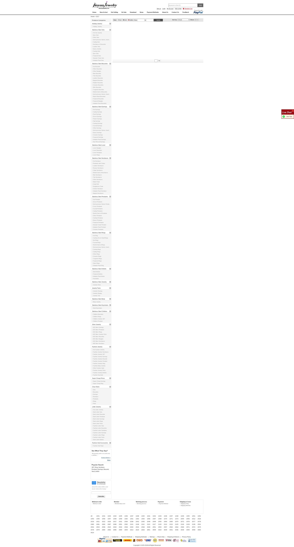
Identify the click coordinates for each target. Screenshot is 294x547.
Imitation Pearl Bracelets (99, 103)
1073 (176, 519)
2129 (188, 524)
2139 (193, 524)
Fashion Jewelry (97, 347)
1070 (165, 519)
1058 (114, 519)
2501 (199, 524)
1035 (120, 516)
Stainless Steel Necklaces (100, 158)
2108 (137, 524)
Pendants (95, 399)
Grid (125, 20)
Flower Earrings (97, 118)
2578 (92, 530)
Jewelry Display (97, 293)
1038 (137, 516)
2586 (114, 530)
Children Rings (97, 316)
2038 (131, 521)
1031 (103, 516)
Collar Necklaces (98, 170)
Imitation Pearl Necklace (99, 191)
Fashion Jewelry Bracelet (100, 359)
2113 (148, 524)
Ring (96, 467)
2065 (171, 521)
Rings (94, 401)
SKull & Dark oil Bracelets (100, 92)
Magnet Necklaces (98, 193)
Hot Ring (95, 235)
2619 (137, 530)
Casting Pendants (98, 218)
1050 (188, 516)
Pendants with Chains (99, 163)
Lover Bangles (97, 148)
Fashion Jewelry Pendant (100, 361)
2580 (103, 530)
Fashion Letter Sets (98, 425)
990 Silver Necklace (98, 343)
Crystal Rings (97, 242)
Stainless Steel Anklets (99, 269)
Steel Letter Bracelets (99, 414)
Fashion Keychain (98, 375)
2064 (165, 521)
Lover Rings (96, 155)
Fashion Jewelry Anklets (100, 372)
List (120, 20)
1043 (159, 516)
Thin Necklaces (97, 177)
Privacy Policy (186, 537)
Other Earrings (97, 128)
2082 (103, 524)
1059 (120, 519)
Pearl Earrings (97, 114)
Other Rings (96, 254)
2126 (182, 524)
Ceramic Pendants (98, 229)
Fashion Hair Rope (98, 446)
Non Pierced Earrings (99, 141)
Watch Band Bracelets (99, 96)
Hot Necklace (97, 161)
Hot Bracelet (96, 66)
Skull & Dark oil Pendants (100, 213)
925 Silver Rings (97, 332)
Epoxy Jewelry (97, 49)
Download (133, 12)
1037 (131, 516)
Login (163, 8)
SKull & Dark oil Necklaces (100, 172)
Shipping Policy (185, 503)
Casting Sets (96, 51)
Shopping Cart (188, 8)
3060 (199, 530)
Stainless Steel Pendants (100, 196)
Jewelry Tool (96, 295)
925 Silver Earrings (98, 327)
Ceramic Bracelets (98, 85)
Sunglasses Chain (98, 186)
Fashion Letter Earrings (99, 432)
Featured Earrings (98, 137)
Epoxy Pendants (97, 220)
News (141, 12)
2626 (143, 530)
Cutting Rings (96, 251)
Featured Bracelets (98, 98)
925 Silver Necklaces (99, 341)
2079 (199, 521)
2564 (176, 527)
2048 (148, 521)
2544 (137, 527)
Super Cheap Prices (98, 378)
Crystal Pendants (98, 208)
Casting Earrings (97, 123)
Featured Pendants (98, 222)
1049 (182, 516)
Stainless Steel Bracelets (100, 64)
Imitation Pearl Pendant (99, 227)
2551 (154, 527)
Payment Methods (153, 12)
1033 (109, 516)
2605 (126, 530)
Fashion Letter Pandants (100, 430)
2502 (92, 527)
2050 (159, 521)
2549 (148, 527)
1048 (176, 516)
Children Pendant (98, 321)
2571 (188, 527)
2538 (126, 527)
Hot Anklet (96, 278)
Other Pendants (97, 215)
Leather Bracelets (98, 78)
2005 (182, 519)
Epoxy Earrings (97, 132)
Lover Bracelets (97, 150)
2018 (199, 519)
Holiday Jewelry (97, 23)
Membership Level (120, 503)
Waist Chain (96, 181)
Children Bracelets (98, 314)
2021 (98, 521)
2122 (171, 524)
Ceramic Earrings (98, 135)
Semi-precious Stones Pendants (101, 204)
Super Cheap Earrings (99, 381)
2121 (165, 524)
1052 (199, 516)
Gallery (131, 20)
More (108, 460)
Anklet (97, 471)
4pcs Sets (96, 35)
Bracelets (95, 392)
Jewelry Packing (97, 291)
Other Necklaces (98, 179)
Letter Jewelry (96, 407)
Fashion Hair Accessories (100, 443)
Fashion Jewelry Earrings (100, 356)
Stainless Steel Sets (98, 30)
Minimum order (97, 503)
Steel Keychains (97, 308)
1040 (143, 516)
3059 (193, 530)
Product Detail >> (105, 457)
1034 (114, 516)
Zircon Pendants (97, 201)
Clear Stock (95, 387)
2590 (120, 530)
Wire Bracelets (97, 87)
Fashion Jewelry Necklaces (101, 352)
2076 (188, 521)
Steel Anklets (96, 271)
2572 (193, 527)
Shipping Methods (186, 505)
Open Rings (96, 263)
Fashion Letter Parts (98, 437)
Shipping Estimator (141, 537)
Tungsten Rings (97, 258)
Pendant (94, 469)
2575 (199, 527)
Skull (93, 471)
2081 (98, 524)
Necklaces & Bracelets (99, 44)
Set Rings (95, 240)
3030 (165, 530)
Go (159, 61)
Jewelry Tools (96, 288)
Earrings (95, 394)
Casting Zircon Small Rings (100, 238)
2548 (143, 527)
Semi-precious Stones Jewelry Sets (101, 39)
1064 (143, 519)
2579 (98, 530)
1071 (171, 519)
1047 (171, 516)
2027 (114, 521)
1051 (193, 516)
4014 (92, 532)
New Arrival (103, 12)
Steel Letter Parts (98, 423)
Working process (141, 503)
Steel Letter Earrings (98, 419)
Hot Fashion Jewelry (99, 349)
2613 (131, 530)
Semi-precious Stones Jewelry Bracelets (101, 94)
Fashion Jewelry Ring (99, 363)
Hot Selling (114, 12)
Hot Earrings (96, 109)
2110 (142, 524)
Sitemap (152, 537)
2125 (176, 524)
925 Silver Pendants (98, 329)
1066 (148, 519)
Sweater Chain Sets (98, 58)
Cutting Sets (96, 42)
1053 (92, 519)
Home (94, 12)
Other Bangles (97, 71)
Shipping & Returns (173, 537)
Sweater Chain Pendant (99, 224)
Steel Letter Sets (97, 412)
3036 (176, 530)
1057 (109, 519)
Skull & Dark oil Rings (99, 245)
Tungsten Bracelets (98, 89)
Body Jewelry (97, 302)
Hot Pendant (96, 199)
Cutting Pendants (98, 211)
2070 (176, 521)
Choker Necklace (98, 188)
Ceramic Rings (97, 256)
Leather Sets (96, 46)
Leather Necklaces (98, 165)
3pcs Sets (96, 53)
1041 (148, 516)
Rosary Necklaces (98, 168)
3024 (159, 530)
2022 (103, 521)
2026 (109, 521)
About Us (165, 12)
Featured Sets (97, 55)
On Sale (123, 12)
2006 (188, 519)
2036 (126, 521)
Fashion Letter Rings (99, 435)
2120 (159, 524)
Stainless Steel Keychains (100, 305)
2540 (131, 527)
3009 (154, 530)
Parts (94, 403)
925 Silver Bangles (98, 339)
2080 (92, 524)
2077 (193, 521)
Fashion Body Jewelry (99, 365)
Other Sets (96, 37)
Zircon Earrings (97, 116)
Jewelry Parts (97, 285)
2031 (120, 521)
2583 (109, 530)
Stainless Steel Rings (98, 233)
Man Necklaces (97, 175)
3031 (171, 530)
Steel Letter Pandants (99, 416)
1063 (137, 519)
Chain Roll (96, 184)
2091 (120, 524)
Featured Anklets (97, 274)
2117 (154, 524)
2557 (165, 527)
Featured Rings (97, 261)
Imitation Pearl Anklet (99, 276)
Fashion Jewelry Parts (99, 370)
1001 (98, 516)
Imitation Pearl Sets (98, 60)
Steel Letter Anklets (98, 439)
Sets (94, 389)
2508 (103, 527)
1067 (154, 519)
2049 (154, 521)
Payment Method (163, 503)
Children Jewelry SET (99, 319)
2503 (98, 527)
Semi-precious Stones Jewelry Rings (101, 247)
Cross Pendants (97, 206)
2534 (120, 527)
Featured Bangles (98, 101)
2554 (159, 527)
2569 (182, 527)
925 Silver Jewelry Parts (100, 334)
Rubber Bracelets (98, 82)
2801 (148, 530)
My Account (170, 8)
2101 (131, 524)
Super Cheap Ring (98, 383)
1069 (159, 519)
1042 (154, 516)
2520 (109, 527)
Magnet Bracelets (98, 80)
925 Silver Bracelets (98, 336)
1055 (98, 519)
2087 (109, 524)
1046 (165, 516)
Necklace (95, 396)
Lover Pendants (97, 152)
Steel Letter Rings (98, 421)
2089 (114, 524)
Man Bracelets (97, 73)
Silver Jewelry (96, 324)
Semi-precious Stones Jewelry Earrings (101, 130)
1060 (126, 519)
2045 (143, 521)
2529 (114, 527)
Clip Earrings (96, 121)
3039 (182, 530)
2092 (126, 524)
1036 (126, 516)
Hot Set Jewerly (97, 32)
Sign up (159, 8)
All (91, 516)
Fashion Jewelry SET (99, 354)
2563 (171, 527)
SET (93, 467)
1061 (131, 519)
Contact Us (175, 12)
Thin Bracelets (97, 75)
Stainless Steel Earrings (99, 107)
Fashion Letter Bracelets (100, 428)
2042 (137, 521)
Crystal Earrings (97, 125)
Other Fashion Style (98, 368)
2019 (92, 521)
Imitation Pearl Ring (98, 265)
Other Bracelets (97, 69)
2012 (193, 519)
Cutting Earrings (97, 112)
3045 (188, 530)
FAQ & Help (178, 8)
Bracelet (106, 469)
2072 (182, 521)
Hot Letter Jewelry (98, 409)
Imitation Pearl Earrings (99, 139)
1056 (103, 519)
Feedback (185, 12)
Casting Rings (97, 249)
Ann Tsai (289, 116)
